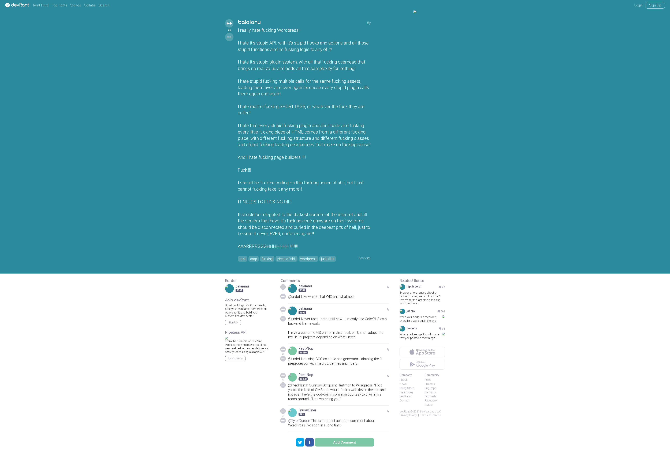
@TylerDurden (299, 421)
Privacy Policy (408, 415)
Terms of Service (430, 415)
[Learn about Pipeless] (226, 337)
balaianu (249, 22)
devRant (405, 411)
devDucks (406, 396)
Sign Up (655, 5)
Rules (428, 379)
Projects (430, 384)
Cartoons (430, 392)
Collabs (90, 5)
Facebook (431, 400)
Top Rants (59, 5)
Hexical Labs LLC (430, 411)
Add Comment (344, 442)
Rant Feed (41, 5)
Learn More (235, 358)
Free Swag (406, 392)
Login (638, 5)
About (403, 379)
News (403, 384)
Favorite (364, 258)
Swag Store (407, 388)
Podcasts (430, 396)
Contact (404, 400)
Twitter (429, 404)
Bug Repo (431, 388)
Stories (75, 5)
